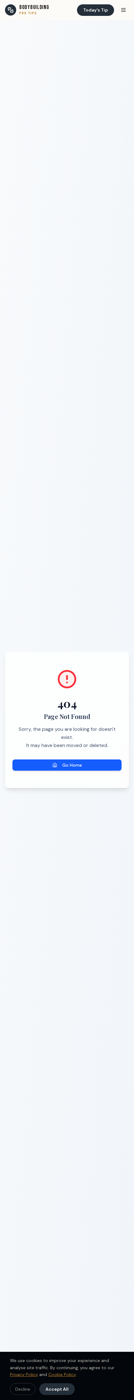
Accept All (57, 1389)
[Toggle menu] (123, 10)
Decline (22, 1389)
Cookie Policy (62, 1374)
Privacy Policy (24, 1374)
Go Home (72, 765)
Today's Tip (95, 10)
